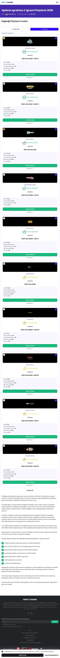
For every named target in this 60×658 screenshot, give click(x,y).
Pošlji (54, 621)
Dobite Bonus (30, 74)
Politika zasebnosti (30, 635)
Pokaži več (30, 490)
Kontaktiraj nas (30, 640)
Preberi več (29, 77)
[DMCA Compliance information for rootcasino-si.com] (48, 649)
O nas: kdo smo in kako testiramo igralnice (30, 642)
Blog (30, 630)
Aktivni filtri (16, 29)
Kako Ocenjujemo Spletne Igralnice (30, 633)
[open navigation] (57, 2)
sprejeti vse (22, 655)
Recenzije (30, 55)
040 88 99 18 (35, 607)
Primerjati (45, 29)
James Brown (12, 14)
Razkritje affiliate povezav (30, 637)
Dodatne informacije (51, 655)
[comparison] (56, 38)
